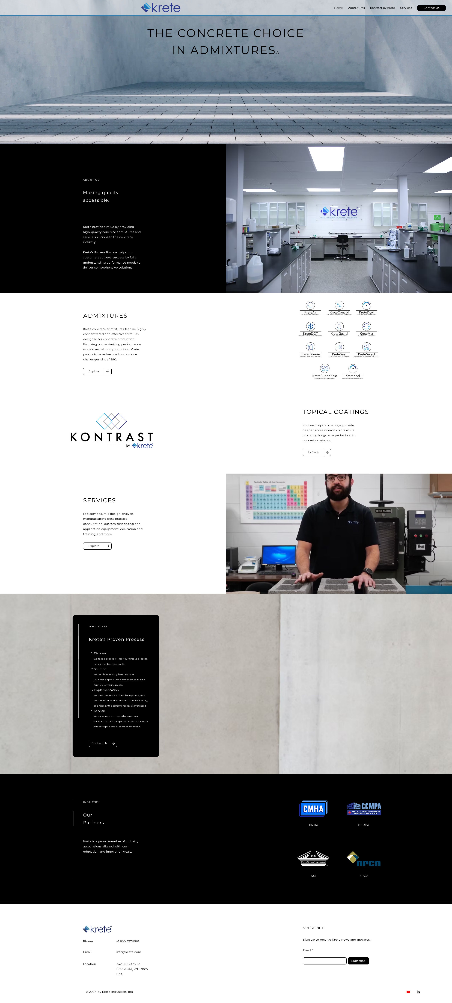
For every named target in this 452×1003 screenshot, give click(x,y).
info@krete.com (128, 952)
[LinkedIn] (418, 992)
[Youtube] (408, 992)
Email (307, 950)
